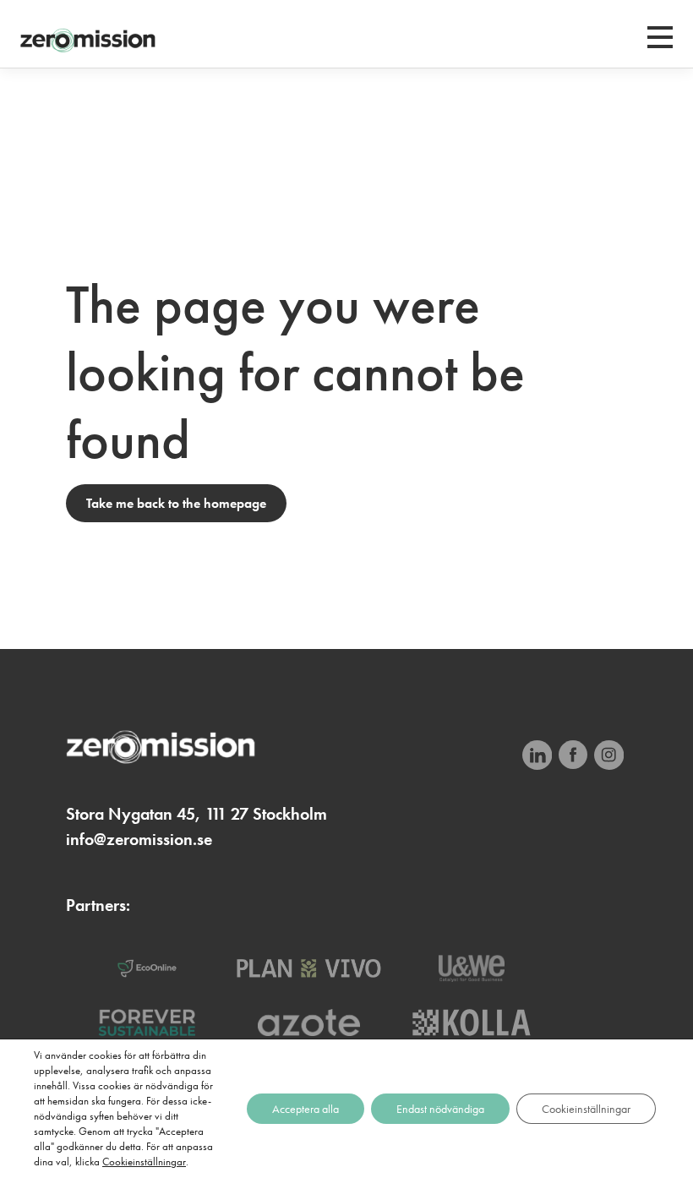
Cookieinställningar (144, 1161)
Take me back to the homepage (176, 503)
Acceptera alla (305, 1108)
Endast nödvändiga (440, 1108)
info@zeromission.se (139, 839)
